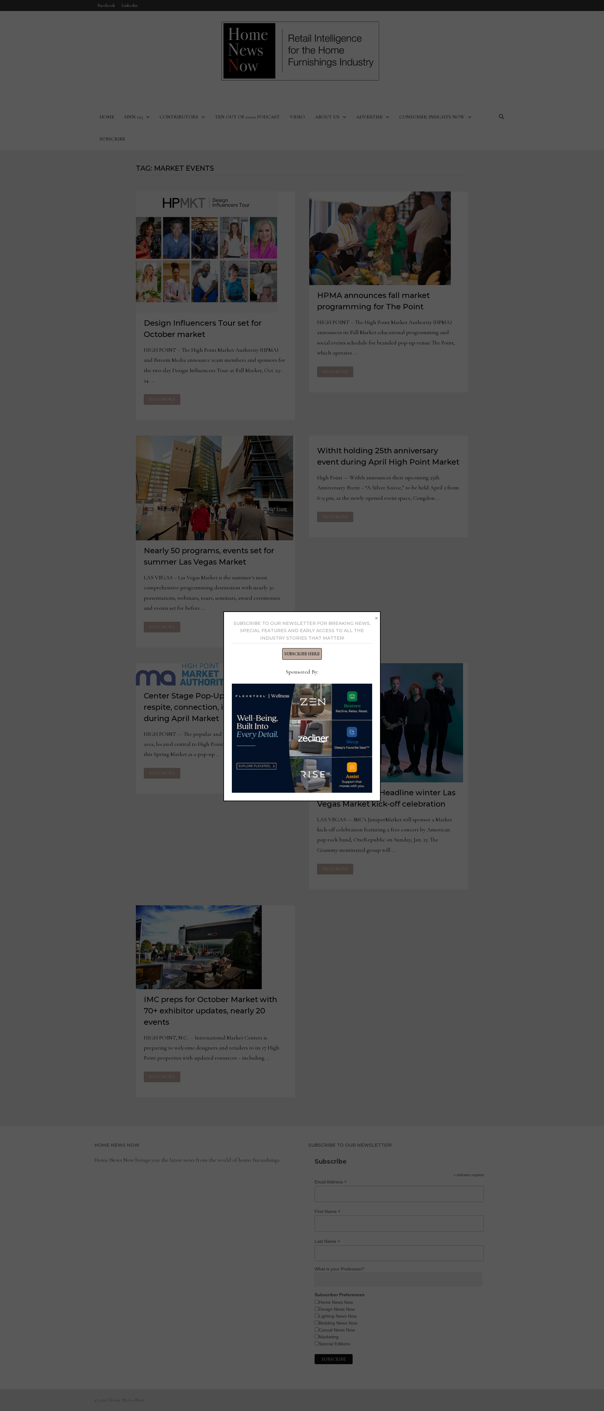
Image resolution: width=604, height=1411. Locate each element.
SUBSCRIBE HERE (302, 654)
